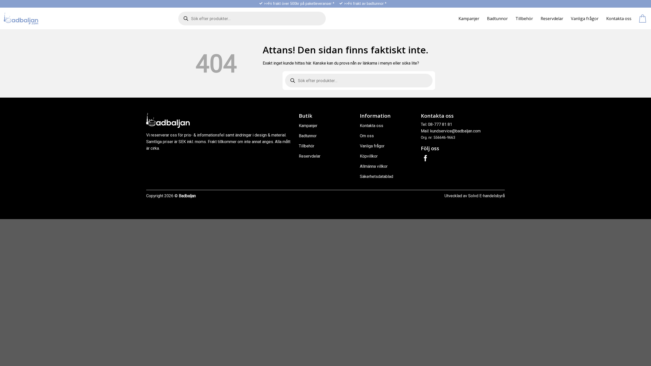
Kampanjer (468, 18)
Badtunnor (497, 18)
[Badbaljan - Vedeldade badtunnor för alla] (21, 18)
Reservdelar (552, 18)
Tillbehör (524, 18)
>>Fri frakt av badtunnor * (365, 4)
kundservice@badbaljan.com (455, 131)
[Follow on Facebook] (425, 158)
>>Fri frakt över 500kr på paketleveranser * (299, 4)
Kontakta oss (618, 18)
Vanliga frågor (585, 18)
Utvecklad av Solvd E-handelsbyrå (475, 195)
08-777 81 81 (440, 124)
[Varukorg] (643, 18)
